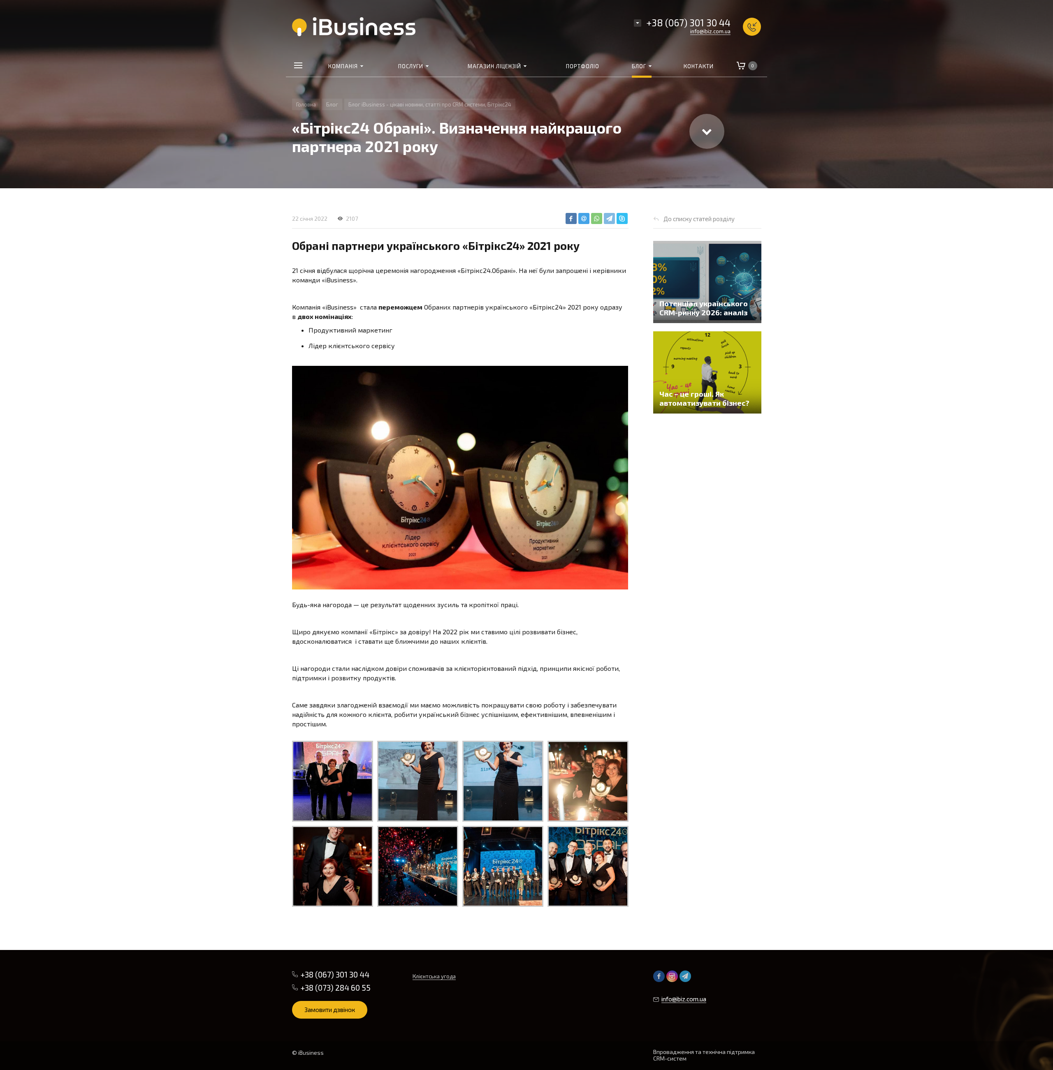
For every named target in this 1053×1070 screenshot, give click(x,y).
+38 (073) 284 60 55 (335, 987)
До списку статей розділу (699, 218)
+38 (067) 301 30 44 (688, 22)
